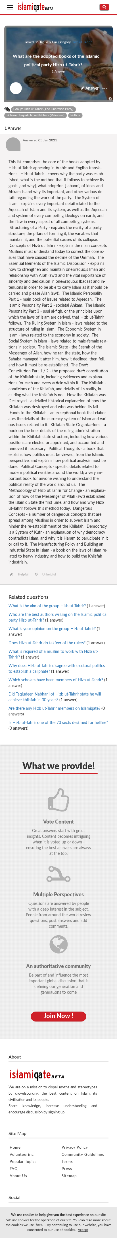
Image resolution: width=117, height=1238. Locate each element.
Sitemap (69, 1176)
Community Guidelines (83, 1155)
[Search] (104, 7)
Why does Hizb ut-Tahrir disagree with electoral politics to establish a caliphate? (57, 669)
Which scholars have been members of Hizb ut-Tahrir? (58, 683)
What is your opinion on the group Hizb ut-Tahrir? (54, 632)
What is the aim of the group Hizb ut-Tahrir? (57, 606)
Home (15, 1148)
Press (67, 1169)
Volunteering (22, 1155)
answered (30, 140)
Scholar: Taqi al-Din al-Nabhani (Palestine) (35, 115)
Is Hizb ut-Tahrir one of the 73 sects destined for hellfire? (58, 726)
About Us (18, 1176)
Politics (75, 115)
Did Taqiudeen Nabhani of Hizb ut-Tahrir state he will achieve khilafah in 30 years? (55, 697)
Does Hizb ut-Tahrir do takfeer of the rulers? (57, 643)
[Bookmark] (105, 33)
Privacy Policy (75, 1148)
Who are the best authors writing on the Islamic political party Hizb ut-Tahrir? (58, 617)
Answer (91, 88)
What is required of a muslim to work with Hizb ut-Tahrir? (53, 654)
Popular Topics (23, 1162)
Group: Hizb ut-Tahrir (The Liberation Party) (43, 109)
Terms (67, 1162)
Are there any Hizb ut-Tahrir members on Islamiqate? (57, 711)
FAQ (14, 1169)
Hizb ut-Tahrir (82, 42)
